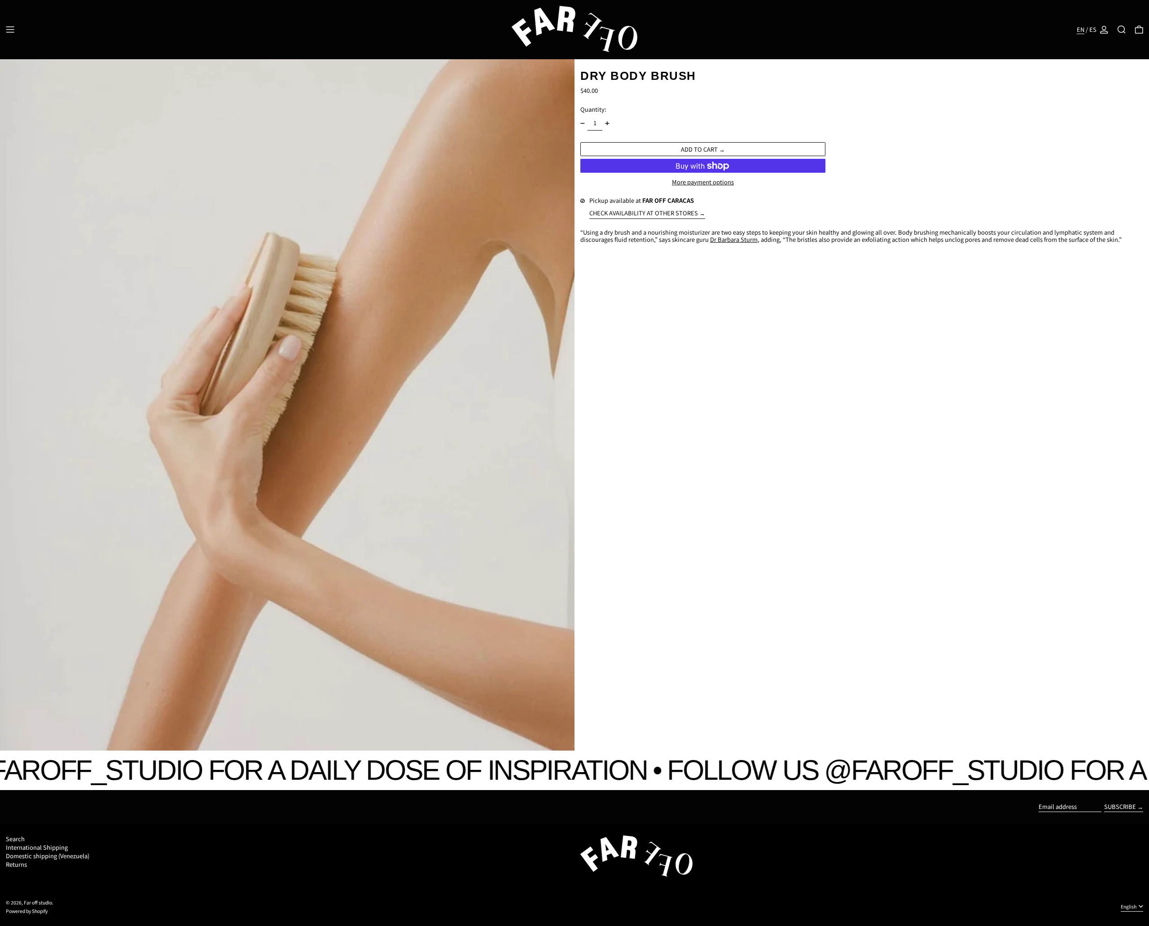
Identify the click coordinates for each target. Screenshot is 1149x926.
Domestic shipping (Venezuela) (47, 856)
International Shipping (37, 847)
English (1129, 906)
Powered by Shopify (27, 911)
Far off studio (38, 902)
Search (15, 838)
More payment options (703, 182)
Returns (16, 864)
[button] (1121, 29)
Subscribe (1120, 806)
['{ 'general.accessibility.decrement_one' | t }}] (583, 123)
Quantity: (593, 109)
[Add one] (607, 123)
